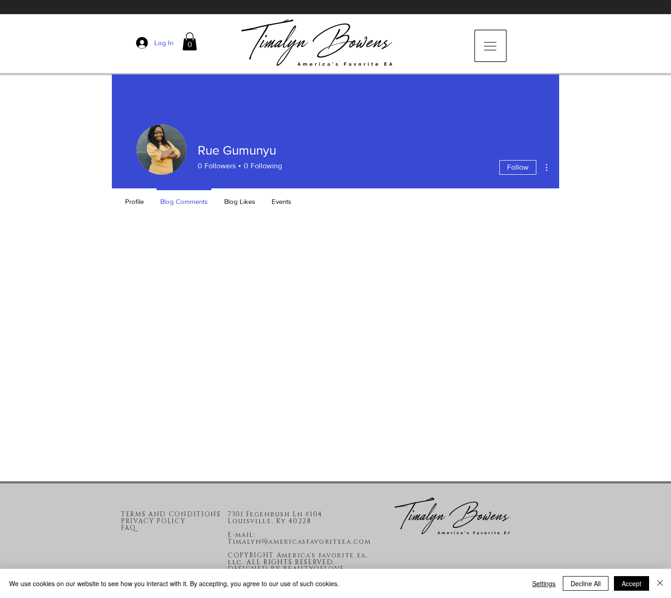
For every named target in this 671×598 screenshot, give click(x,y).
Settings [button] (544, 583)
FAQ (128, 528)
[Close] (660, 583)
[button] (189, 41)
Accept (631, 583)
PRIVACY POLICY (153, 521)
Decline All (586, 583)
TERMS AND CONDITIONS (171, 514)
